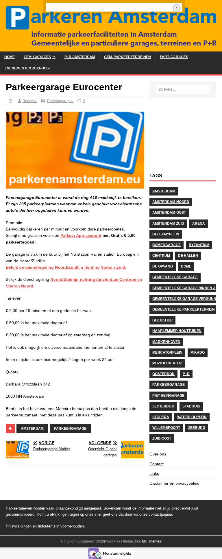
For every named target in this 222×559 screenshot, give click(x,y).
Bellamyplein (165, 234)
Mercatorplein (167, 352)
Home (9, 57)
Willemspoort (166, 428)
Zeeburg (196, 428)
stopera (160, 417)
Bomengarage (166, 245)
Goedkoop (162, 320)
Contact (156, 464)
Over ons (157, 454)
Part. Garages (174, 57)
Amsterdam (32, 429)
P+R (186, 374)
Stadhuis (191, 406)
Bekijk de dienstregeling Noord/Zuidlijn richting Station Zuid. (66, 267)
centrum (161, 256)
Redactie (30, 101)
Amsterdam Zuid (168, 224)
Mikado (197, 352)
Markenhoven (166, 342)
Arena (198, 224)
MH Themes (151, 541)
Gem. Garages (37, 57)
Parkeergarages (60, 101)
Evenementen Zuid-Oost (28, 68)
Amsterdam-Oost (169, 213)
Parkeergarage (70, 429)
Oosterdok (163, 374)
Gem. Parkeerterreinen (127, 57)
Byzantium (199, 245)
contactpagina (160, 514)
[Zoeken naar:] (183, 90)
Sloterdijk (163, 406)
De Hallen (188, 256)
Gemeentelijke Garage (175, 277)
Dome (186, 266)
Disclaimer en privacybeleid (174, 483)
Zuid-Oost (161, 438)
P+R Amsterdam (79, 57)
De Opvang (162, 266)
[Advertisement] (182, 138)
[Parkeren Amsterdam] (111, 48)
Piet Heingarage (168, 396)
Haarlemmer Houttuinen (176, 331)
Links (154, 473)
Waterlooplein (192, 417)
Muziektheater (167, 363)
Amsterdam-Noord (170, 202)
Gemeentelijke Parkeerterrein (183, 309)
